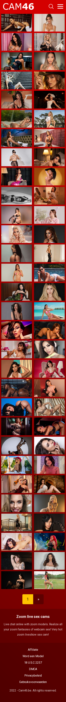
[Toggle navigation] (60, 6)
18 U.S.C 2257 (33, 662)
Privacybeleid (33, 675)
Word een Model (33, 656)
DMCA (33, 669)
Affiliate (33, 649)
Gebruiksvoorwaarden (33, 682)
